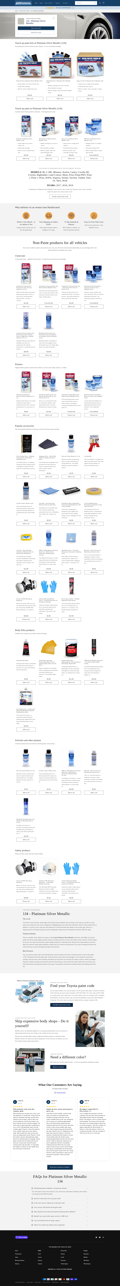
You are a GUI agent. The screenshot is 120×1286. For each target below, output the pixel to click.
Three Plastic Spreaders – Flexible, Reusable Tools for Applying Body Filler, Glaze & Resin (47, 663)
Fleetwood (18, 1254)
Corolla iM (83, 172)
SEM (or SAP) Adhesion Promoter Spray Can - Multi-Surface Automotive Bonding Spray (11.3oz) (48, 553)
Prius (41, 177)
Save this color (36, 28)
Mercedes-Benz (19, 1260)
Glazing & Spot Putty (22, 660)
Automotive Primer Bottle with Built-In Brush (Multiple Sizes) (70, 395)
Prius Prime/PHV (77, 175)
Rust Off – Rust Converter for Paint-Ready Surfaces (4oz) (92, 551)
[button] (49, 3)
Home (16, 10)
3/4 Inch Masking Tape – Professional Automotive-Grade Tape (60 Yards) (93, 505)
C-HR (49, 172)
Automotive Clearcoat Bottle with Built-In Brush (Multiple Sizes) (48, 287)
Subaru (17, 1263)
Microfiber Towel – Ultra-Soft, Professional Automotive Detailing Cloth (71, 552)
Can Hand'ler (88, 456)
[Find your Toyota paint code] (30, 993)
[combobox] (86, 3)
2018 (64, 185)
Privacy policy (30, 1282)
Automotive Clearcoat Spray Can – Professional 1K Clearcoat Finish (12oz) (71, 288)
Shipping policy (55, 1282)
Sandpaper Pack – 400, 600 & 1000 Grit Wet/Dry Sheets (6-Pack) (47, 458)
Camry (73, 172)
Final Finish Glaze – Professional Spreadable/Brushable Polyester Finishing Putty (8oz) (25, 710)
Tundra (81, 177)
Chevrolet (64, 1250)
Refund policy (38, 1282)
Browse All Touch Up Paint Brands (60, 1269)
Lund (62, 1257)
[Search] (95, 3)
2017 (58, 185)
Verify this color (36, 32)
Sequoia (56, 177)
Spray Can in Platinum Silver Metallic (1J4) (70, 139)
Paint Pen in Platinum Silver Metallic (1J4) (24, 139)
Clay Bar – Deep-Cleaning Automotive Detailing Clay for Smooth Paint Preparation (25, 552)
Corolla (31, 175)
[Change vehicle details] (53, 18)
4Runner (57, 172)
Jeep (16, 1257)
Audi (16, 1250)
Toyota (40, 1263)
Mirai (65, 175)
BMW (39, 1250)
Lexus (40, 1257)
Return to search (58, 1067)
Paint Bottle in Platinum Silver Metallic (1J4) (47, 139)
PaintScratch (22, 1282)
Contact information (64, 1282)
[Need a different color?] (30, 1060)
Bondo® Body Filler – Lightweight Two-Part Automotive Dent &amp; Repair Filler (71, 662)
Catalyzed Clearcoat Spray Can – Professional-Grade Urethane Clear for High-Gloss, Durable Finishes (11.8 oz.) (25, 335)
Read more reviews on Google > (60, 1167)
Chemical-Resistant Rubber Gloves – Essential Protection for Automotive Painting (48, 600)
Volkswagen (64, 1263)
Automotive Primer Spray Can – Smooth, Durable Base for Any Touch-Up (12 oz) (48, 396)
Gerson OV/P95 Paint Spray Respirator (24, 599)
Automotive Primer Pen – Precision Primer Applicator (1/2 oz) (25, 396)
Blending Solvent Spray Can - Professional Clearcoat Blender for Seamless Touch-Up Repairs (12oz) (48, 335)
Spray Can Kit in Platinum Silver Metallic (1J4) (90, 81)
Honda (63, 1254)
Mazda (86, 1257)
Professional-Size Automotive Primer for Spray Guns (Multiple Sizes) (93, 396)
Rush (64, 180)
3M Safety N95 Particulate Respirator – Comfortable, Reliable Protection (46, 882)
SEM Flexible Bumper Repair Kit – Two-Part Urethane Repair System (93, 662)
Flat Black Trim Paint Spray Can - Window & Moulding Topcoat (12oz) (25, 821)
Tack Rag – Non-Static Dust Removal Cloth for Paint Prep (47, 504)
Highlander (42, 175)
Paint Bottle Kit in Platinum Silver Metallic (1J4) (59, 81)
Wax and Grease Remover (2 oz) (71, 456)
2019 (70, 185)
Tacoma (73, 177)
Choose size (94, 158)
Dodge (86, 1250)
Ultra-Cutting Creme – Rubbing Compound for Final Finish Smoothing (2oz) (25, 458)
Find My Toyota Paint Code (60, 196)
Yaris (58, 180)
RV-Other (86, 1260)
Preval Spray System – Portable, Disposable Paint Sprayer (71, 599)
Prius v (34, 177)
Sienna (65, 177)
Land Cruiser (55, 175)
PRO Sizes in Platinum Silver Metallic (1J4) (92, 139)
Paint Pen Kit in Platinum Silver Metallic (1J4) (29, 81)
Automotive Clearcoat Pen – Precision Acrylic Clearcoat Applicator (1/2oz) (24, 288)
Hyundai (86, 1254)
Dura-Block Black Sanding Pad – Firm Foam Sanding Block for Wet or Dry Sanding (71, 505)
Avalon (65, 172)
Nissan (40, 1260)
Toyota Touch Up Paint (33, 18)
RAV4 (48, 177)
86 (43, 172)
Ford (39, 1254)
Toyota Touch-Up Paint (24, 10)
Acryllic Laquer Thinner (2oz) (24, 503)
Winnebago (87, 1263)
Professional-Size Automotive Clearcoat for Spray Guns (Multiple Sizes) (92, 288)
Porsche (63, 1260)
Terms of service (46, 1282)
